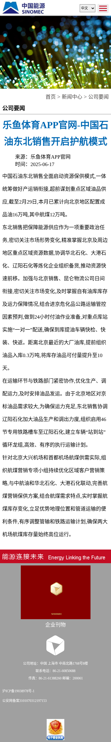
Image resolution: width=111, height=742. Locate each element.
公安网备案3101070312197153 (24, 701)
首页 (51, 97)
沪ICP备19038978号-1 (18, 691)
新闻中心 (72, 97)
